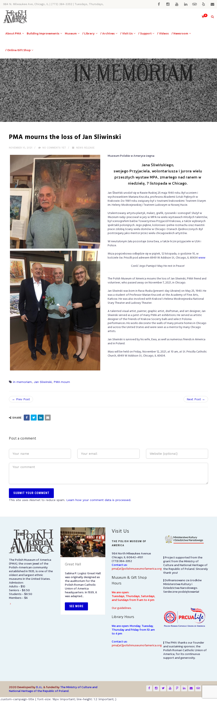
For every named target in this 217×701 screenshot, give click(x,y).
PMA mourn (62, 382)
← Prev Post (21, 399)
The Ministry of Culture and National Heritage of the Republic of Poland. (53, 689)
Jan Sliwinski (43, 382)
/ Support (145, 33)
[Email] (48, 418)
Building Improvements (43, 33)
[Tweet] (34, 418)
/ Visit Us (126, 33)
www (201, 258)
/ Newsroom (179, 33)
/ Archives (107, 33)
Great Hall (73, 564)
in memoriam (22, 382)
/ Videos (163, 33)
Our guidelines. (122, 608)
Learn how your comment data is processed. (98, 500)
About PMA (13, 33)
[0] (201, 16)
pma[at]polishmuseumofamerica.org (137, 568)
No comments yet (54, 147)
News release (85, 147)
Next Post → (196, 399)
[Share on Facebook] (27, 418)
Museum (71, 33)
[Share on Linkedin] (41, 418)
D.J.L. (39, 687)
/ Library (88, 33)
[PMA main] (15, 16)
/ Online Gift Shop (18, 50)
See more (76, 606)
